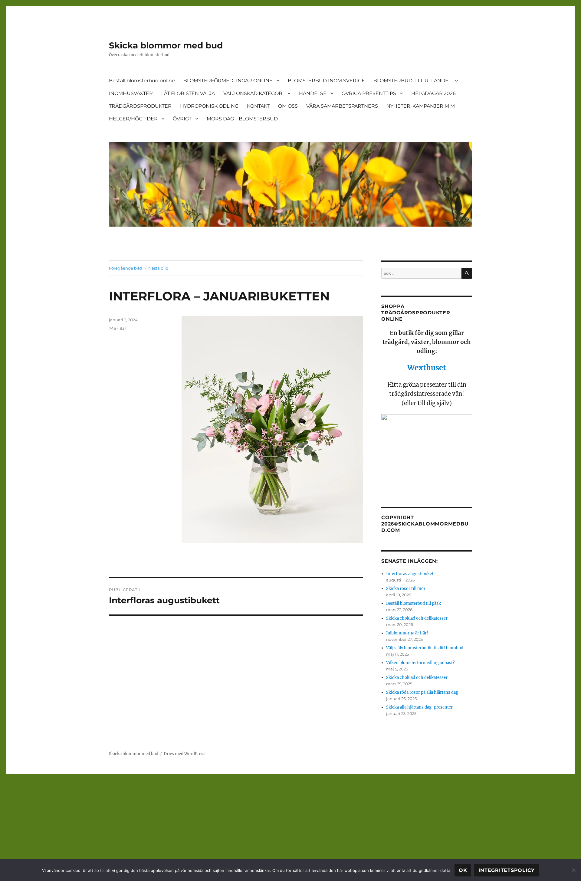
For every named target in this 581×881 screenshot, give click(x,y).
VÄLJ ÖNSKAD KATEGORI (253, 93)
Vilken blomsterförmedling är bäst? (420, 662)
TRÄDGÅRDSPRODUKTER (140, 106)
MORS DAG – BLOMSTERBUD (242, 119)
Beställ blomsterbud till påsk (413, 603)
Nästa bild (158, 268)
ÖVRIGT (182, 119)
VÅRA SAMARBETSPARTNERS (342, 106)
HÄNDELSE (313, 93)
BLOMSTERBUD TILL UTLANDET (412, 81)
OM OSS (288, 106)
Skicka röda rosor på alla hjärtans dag (422, 692)
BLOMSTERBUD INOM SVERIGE (326, 81)
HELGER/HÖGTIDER (133, 119)
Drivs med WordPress (184, 753)
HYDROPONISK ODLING (209, 106)
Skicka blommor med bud (166, 45)
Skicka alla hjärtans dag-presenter (419, 707)
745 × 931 (117, 328)
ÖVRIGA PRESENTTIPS (369, 93)
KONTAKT (258, 106)
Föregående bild (125, 268)
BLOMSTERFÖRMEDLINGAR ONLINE (228, 81)
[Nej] (573, 870)
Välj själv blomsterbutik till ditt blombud (424, 647)
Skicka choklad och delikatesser (417, 618)
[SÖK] (466, 273)
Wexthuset (426, 367)
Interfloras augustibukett (410, 573)
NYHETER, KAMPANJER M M (420, 106)
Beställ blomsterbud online (142, 81)
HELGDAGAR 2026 (433, 93)
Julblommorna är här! (407, 633)
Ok (463, 870)
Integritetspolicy (506, 870)
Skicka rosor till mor (405, 588)
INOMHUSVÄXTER (131, 93)
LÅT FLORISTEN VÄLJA (188, 93)
